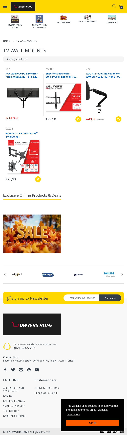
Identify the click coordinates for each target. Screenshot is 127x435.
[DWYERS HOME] (23, 6)
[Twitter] (13, 371)
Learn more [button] (73, 414)
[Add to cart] (78, 119)
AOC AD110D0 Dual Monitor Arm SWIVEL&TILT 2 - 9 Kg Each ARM (22, 75)
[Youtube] (37, 371)
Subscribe (110, 298)
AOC (8, 69)
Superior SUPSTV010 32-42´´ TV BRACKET (22, 135)
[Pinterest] (29, 371)
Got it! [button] (92, 422)
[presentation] (4, 274)
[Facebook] (5, 371)
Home (6, 40)
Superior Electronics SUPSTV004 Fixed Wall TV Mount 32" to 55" (60, 75)
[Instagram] (21, 371)
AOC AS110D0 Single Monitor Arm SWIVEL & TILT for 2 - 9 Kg (103, 75)
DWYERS (49, 69)
